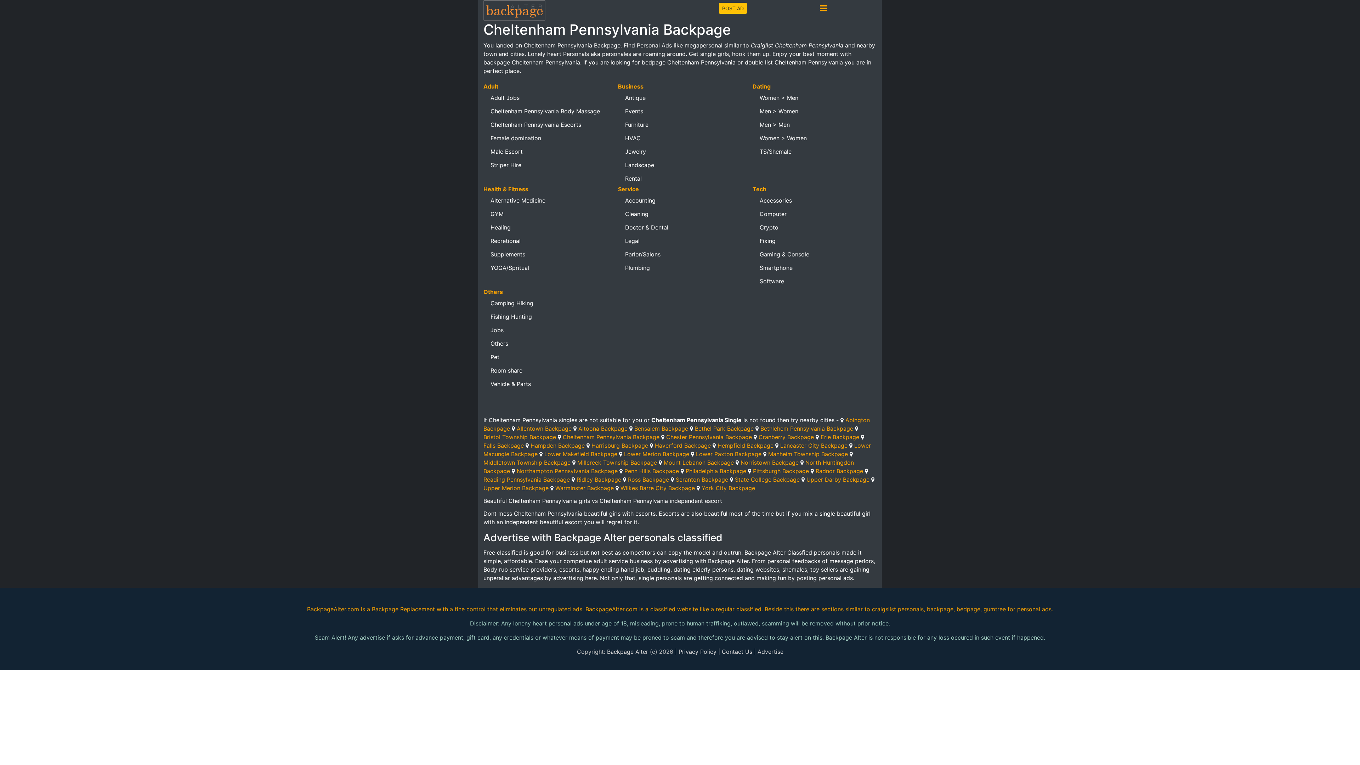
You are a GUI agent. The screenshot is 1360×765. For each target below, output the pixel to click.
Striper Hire (506, 165)
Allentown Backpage (544, 428)
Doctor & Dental (646, 227)
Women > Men (779, 97)
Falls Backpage (503, 445)
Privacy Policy (697, 651)
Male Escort (507, 151)
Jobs (497, 330)
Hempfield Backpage (746, 445)
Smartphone (776, 267)
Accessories (776, 200)
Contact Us (737, 651)
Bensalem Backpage (661, 428)
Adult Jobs (505, 97)
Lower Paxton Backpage (728, 454)
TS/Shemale (776, 151)
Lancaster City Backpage (814, 445)
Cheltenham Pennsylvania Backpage (611, 437)
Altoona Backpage (603, 428)
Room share (506, 370)
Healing (501, 227)
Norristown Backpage (770, 462)
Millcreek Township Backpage (617, 462)
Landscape (639, 165)
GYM (497, 213)
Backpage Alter (627, 651)
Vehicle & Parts (511, 383)
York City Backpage (728, 488)
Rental (633, 178)
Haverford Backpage (683, 445)
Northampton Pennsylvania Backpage (567, 471)
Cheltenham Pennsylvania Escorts (536, 124)
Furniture (636, 124)
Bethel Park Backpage (724, 428)
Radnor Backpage (839, 471)
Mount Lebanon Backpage (699, 462)
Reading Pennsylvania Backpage (526, 479)
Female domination (516, 138)
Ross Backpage (648, 479)
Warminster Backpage (584, 488)
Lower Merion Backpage (656, 454)
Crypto (769, 227)
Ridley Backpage (599, 479)
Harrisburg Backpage (619, 445)
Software (772, 281)
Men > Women (779, 111)
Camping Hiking (512, 303)
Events (634, 111)
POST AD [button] (733, 8)
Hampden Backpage (558, 445)
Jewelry (635, 151)
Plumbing (637, 267)
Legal (632, 240)
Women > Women (783, 138)
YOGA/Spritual (510, 267)
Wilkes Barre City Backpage (657, 488)
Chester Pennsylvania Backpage (709, 437)
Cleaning (636, 213)
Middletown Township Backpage (527, 462)
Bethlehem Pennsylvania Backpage (806, 428)
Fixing (768, 240)
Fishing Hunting (511, 316)
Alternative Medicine (518, 200)
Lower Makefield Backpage (580, 454)
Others (499, 343)
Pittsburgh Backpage (781, 471)
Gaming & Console (784, 254)
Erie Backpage (840, 437)
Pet (495, 357)
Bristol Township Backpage (519, 437)
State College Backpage (767, 479)
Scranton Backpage (702, 479)
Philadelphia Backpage (716, 471)
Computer (773, 213)
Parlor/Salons (643, 254)
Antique (635, 97)
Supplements (508, 254)
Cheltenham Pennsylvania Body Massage (545, 111)
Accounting (640, 200)
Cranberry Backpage (786, 437)
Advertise (770, 651)
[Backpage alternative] (514, 10)
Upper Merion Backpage (516, 488)
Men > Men (775, 124)
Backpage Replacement (403, 609)
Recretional (506, 240)
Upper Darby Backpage (837, 479)
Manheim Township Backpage (808, 454)
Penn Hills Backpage (651, 471)
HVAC (633, 138)
